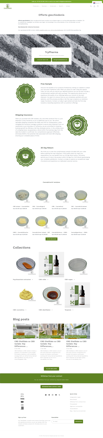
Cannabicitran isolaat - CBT (41, 232)
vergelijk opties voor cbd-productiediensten (51, 30)
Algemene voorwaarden (76, 406)
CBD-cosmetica (19, 310)
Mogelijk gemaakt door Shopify (57, 435)
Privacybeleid (73, 404)
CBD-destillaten (45, 310)
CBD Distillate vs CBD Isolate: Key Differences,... (50, 343)
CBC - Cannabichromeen (79, 206)
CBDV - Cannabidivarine (20, 232)
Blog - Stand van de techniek (78, 411)
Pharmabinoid (46, 435)
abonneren (78, 421)
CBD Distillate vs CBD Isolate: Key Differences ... (25, 343)
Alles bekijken (51, 239)
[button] (36, 6)
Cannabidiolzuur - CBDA (59, 232)
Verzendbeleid (74, 408)
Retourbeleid (73, 399)
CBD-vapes (69, 279)
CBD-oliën (43, 279)
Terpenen (68, 310)
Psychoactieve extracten (22, 279)
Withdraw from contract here (78, 401)
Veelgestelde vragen (75, 397)
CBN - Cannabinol (57, 206)
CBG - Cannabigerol (38, 206)
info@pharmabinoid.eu (60, 59)
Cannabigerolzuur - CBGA (79, 232)
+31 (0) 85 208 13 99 (42, 59)
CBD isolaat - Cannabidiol (21, 206)
